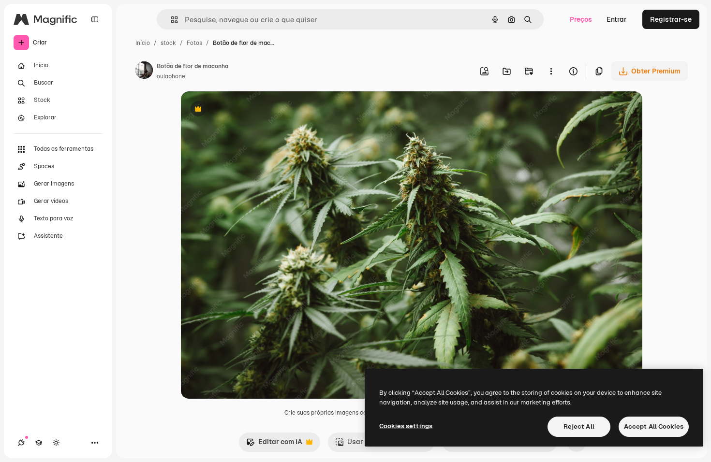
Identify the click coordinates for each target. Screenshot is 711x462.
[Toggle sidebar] (95, 19)
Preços (581, 19)
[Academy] (38, 442)
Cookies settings (405, 426)
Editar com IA (274, 444)
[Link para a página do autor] (144, 71)
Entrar (617, 19)
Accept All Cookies (653, 426)
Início (142, 43)
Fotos (194, 43)
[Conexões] (21, 442)
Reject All (578, 426)
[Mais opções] (551, 71)
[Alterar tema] (56, 442)
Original (242, 110)
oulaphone (171, 76)
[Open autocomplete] (170, 19)
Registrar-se (671, 19)
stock (168, 43)
